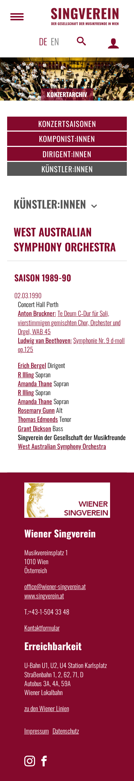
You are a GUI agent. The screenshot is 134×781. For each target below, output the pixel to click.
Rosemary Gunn (36, 410)
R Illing (26, 374)
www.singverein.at (44, 595)
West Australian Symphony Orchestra (62, 446)
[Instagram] (29, 761)
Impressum (36, 730)
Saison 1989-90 (42, 277)
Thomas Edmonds (38, 419)
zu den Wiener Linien (46, 708)
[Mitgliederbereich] (113, 43)
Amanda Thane (35, 383)
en (55, 41)
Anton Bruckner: (37, 313)
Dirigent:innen (67, 153)
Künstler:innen (67, 168)
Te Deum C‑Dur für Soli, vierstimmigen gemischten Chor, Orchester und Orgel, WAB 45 (69, 322)
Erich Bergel (32, 365)
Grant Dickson (34, 428)
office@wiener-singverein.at (55, 586)
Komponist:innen (67, 138)
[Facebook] (44, 761)
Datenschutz (66, 730)
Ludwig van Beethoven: (45, 340)
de (43, 41)
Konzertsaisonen (67, 123)
